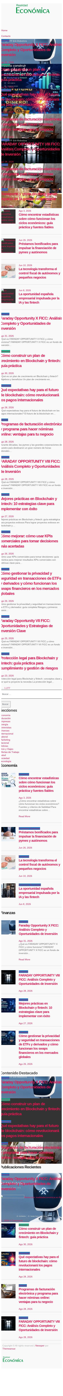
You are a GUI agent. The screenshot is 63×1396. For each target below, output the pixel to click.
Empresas (5, 532)
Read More (24, 816)
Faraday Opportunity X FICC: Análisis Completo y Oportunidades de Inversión (31, 323)
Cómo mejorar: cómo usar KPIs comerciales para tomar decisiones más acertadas (29, 541)
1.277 (7, 688)
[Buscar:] (31, 694)
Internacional (6, 733)
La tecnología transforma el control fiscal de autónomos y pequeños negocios (39, 273)
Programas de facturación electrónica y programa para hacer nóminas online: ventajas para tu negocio (31, 429)
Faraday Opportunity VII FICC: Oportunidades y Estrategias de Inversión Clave (26, 625)
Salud (3, 755)
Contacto (5, 36)
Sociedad (5, 758)
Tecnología (5, 385)
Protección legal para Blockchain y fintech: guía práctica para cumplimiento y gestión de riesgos (29, 663)
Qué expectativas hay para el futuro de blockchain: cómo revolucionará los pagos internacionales (29, 395)
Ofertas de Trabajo (9, 752)
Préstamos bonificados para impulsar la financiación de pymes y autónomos (38, 248)
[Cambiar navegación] (13, 9)
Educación (5, 718)
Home (4, 30)
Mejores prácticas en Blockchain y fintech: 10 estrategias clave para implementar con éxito (28, 503)
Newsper (39, 1345)
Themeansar (8, 1348)
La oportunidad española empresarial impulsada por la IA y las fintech (39, 298)
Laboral (4, 736)
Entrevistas (5, 727)
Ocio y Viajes (6, 749)
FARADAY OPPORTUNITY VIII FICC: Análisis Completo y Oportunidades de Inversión (30, 466)
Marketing (5, 351)
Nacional (4, 743)
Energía (4, 724)
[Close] (7, 1374)
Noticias (4, 420)
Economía (5, 715)
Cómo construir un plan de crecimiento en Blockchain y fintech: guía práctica (30, 360)
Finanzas (4, 314)
